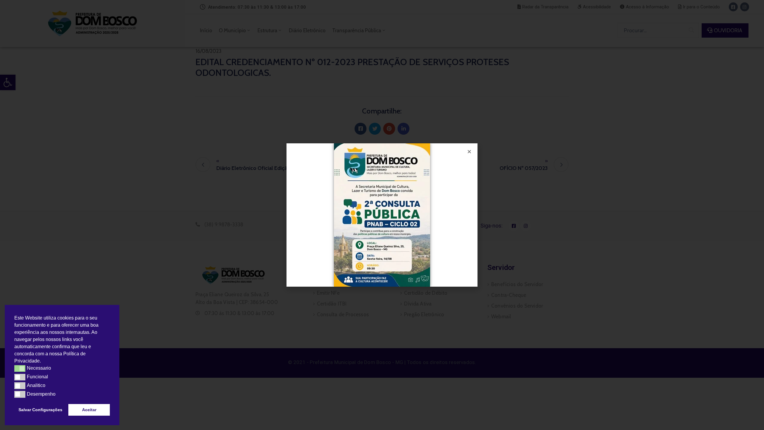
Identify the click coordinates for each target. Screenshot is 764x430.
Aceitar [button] (89, 409)
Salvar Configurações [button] (40, 409)
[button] (43, 362)
